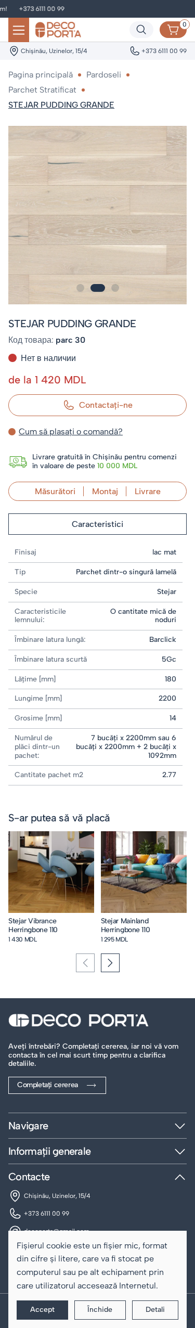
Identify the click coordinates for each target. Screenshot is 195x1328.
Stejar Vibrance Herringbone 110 (33, 925)
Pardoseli (103, 75)
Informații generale (49, 1151)
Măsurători (55, 491)
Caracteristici (97, 524)
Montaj (105, 491)
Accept (42, 1309)
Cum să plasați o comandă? (71, 431)
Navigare (28, 1125)
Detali (155, 1309)
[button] (80, 288)
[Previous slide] (85, 962)
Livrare (148, 491)
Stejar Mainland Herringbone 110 (125, 925)
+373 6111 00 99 (30, 8)
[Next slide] (110, 962)
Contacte (28, 1176)
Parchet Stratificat (42, 90)
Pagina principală (40, 75)
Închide (99, 1309)
